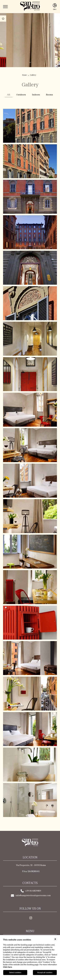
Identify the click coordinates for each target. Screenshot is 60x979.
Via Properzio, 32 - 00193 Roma (31, 865)
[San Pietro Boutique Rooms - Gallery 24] (30, 197)
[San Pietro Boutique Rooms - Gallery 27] (30, 303)
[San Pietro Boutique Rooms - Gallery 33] (30, 516)
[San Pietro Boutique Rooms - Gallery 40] (30, 765)
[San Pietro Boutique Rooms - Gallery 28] (30, 339)
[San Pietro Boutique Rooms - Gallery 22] (30, 126)
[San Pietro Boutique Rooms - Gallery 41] (30, 800)
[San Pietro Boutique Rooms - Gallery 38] (30, 694)
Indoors (36, 94)
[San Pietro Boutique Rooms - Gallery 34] (30, 552)
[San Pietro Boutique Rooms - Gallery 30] (30, 410)
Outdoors (21, 94)
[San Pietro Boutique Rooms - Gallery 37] (30, 658)
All (8, 94)
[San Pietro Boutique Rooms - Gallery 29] (30, 374)
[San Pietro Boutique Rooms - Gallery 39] (30, 729)
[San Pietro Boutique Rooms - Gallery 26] (30, 268)
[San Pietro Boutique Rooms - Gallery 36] (30, 623)
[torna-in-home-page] (30, 843)
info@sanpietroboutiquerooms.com (33, 895)
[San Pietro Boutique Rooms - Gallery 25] (30, 232)
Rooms (49, 94)
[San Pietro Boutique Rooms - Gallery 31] (30, 445)
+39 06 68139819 (33, 891)
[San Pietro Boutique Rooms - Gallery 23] (30, 161)
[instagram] (30, 918)
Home (24, 75)
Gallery (33, 75)
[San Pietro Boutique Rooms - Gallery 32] (30, 481)
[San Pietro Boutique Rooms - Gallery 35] (30, 587)
